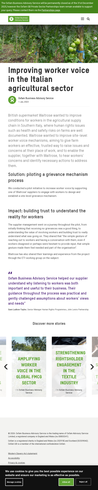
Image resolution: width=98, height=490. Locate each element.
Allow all (66, 482)
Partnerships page (51, 10)
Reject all (83, 482)
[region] (49, 477)
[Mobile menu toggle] (82, 19)
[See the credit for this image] (95, 38)
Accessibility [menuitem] (14, 458)
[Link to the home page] (18, 19)
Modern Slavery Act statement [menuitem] (22, 453)
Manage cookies (14, 482)
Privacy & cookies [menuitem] (16, 462)
